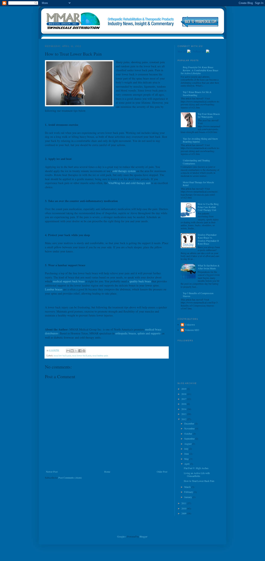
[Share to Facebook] (80, 351)
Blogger (143, 536)
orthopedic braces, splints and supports (137, 333)
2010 (184, 508)
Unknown (190, 324)
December (189, 423)
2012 (184, 419)
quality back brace (140, 281)
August (188, 443)
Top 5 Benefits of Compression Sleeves (198, 294)
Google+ (121, 536)
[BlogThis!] (72, 351)
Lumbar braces (53, 289)
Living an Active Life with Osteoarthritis (197, 474)
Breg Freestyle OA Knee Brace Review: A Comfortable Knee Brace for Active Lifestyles (199, 70)
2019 (184, 388)
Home (107, 471)
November (189, 428)
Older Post (162, 471)
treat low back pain (62, 355)
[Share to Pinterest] (84, 351)
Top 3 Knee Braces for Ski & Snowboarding (197, 93)
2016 (184, 403)
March (187, 486)
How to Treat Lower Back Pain (199, 481)
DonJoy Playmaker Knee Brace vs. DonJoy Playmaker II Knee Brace (208, 239)
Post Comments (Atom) (70, 477)
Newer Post (52, 471)
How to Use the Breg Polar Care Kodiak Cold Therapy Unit (208, 207)
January (188, 497)
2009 (184, 513)
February (189, 491)
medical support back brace (69, 281)
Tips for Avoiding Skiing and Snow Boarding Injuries (200, 140)
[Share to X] (76, 351)
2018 (184, 394)
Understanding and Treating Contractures (196, 162)
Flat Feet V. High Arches (196, 468)
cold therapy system (124, 171)
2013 (184, 414)
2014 (184, 409)
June (186, 453)
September (189, 438)
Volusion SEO (192, 330)
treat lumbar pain (100, 355)
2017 (184, 399)
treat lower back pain (81, 355)
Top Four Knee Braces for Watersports (209, 115)
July (186, 448)
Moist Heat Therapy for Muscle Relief (198, 184)
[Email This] (68, 351)
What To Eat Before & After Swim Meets (208, 267)
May (186, 458)
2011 (184, 503)
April (187, 463)
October (188, 433)
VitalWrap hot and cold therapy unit (129, 183)
